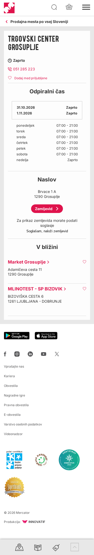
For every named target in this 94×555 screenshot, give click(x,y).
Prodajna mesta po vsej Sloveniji (39, 21)
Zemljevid (43, 208)
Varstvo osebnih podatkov (23, 424)
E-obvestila (12, 415)
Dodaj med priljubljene (30, 78)
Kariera (9, 376)
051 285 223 (24, 69)
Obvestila (11, 386)
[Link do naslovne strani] (9, 8)
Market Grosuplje (25, 262)
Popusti (56, 547)
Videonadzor (13, 434)
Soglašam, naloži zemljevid (47, 231)
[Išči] (54, 7)
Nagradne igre (14, 395)
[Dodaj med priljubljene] (84, 262)
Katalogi (38, 547)
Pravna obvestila (16, 405)
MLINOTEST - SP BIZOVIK (34, 288)
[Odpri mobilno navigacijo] (86, 6)
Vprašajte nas (14, 366)
